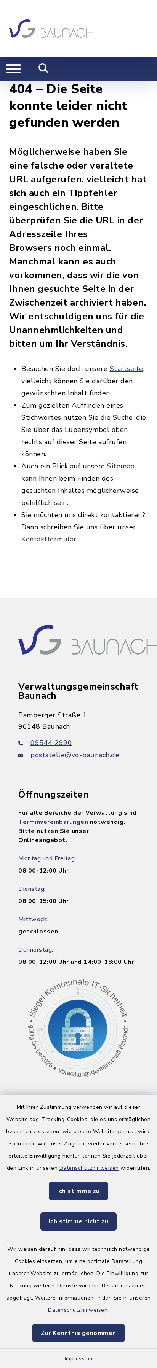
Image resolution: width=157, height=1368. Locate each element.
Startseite (126, 368)
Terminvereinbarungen (53, 822)
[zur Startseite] (51, 28)
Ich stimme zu (78, 1191)
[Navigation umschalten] (13, 69)
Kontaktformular (49, 539)
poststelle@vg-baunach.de (74, 755)
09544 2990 (51, 742)
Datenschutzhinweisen (89, 1168)
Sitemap (121, 466)
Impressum (79, 1358)
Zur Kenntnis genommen (78, 1333)
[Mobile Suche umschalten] (43, 69)
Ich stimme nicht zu (79, 1221)
